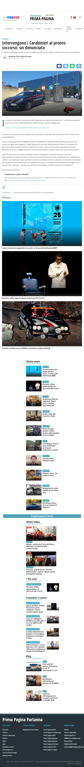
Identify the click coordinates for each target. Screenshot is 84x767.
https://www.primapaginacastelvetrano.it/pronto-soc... (28, 127)
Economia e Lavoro (8, 747)
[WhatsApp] (72, 66)
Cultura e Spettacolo (8, 735)
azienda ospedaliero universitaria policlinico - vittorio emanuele (33, 192)
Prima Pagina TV (7, 750)
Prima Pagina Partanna (51, 744)
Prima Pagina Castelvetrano (52, 733)
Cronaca (19, 29)
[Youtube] (74, 17)
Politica (30, 29)
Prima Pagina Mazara (50, 741)
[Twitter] (65, 66)
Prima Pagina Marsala (50, 738)
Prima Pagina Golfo (50, 735)
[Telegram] (78, 66)
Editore (66, 730)
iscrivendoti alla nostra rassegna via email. (27, 180)
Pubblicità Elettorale (70, 744)
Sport (38, 29)
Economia (58, 29)
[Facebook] (71, 17)
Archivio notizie (7, 755)
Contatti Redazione (70, 733)
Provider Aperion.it (69, 735)
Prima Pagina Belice (50, 730)
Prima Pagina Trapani (50, 750)
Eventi (4, 741)
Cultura (47, 29)
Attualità (9, 29)
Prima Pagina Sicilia (50, 747)
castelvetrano (6, 192)
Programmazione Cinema (31, 730)
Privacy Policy (68, 741)
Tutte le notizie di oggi (9, 753)
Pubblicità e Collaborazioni (72, 738)
